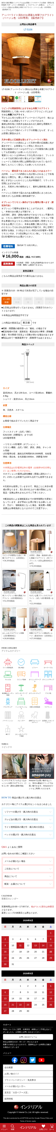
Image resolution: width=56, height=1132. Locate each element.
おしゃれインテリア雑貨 (21, 735)
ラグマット (48, 707)
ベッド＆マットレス (21, 708)
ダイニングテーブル (35, 680)
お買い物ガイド (11, 1074)
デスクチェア (7, 707)
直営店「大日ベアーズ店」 (17, 1092)
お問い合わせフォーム (28, 1037)
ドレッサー (21, 720)
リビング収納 (21, 679)
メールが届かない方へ (14, 1086)
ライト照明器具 (8, 667)
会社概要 (8, 1067)
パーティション (8, 720)
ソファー (35, 667)
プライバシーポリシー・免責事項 (20, 1080)
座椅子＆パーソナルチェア (35, 721)
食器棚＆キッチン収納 (8, 694)
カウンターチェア (35, 693)
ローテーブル (48, 667)
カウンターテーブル (21, 694)
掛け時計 (21, 667)
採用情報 (8, 1099)
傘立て (8, 734)
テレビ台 (8, 679)
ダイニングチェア (48, 679)
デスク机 (48, 693)
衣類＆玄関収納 (35, 707)
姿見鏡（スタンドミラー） (48, 721)
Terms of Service (26, 1121)
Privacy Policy (45, 1118)
